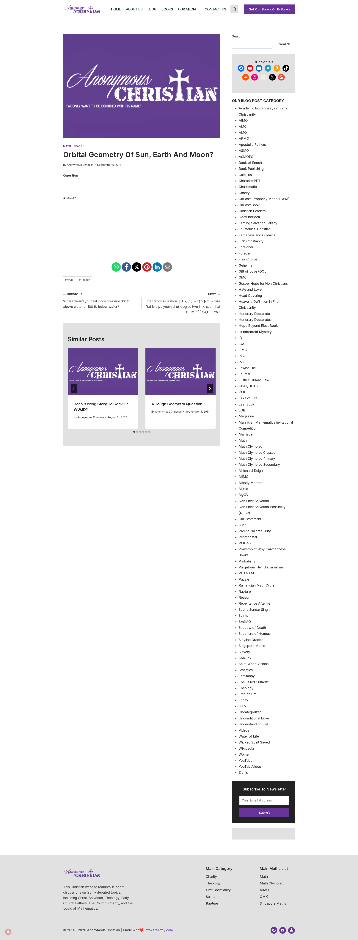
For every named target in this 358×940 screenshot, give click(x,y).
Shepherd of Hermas (255, 634)
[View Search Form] (234, 9)
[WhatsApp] (116, 267)
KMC (242, 392)
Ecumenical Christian (255, 229)
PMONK (245, 543)
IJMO (243, 350)
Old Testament (250, 519)
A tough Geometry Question (176, 404)
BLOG (152, 9)
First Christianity (251, 241)
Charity (244, 193)
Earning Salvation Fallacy (258, 223)
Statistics (246, 670)
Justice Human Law (254, 380)
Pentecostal (248, 537)
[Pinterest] (147, 267)
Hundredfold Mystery (255, 332)
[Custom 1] (291, 930)
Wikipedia (246, 748)
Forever (244, 253)
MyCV (243, 495)
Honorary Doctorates (255, 320)
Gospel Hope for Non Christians (263, 283)
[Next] (210, 388)
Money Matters (250, 483)
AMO (243, 132)
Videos (244, 730)
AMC (243, 126)
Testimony (247, 676)
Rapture (245, 591)
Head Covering (250, 296)
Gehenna (245, 265)
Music (243, 489)
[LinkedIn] (157, 267)
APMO (244, 138)
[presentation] (103, 371)
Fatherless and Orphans (257, 235)
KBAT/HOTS (248, 386)
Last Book (247, 404)
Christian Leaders (252, 211)
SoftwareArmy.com (158, 930)
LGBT (243, 410)
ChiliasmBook (249, 205)
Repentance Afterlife (254, 603)
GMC (243, 277)
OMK (243, 525)
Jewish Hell (247, 368)
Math (67, 146)
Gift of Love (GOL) (253, 271)
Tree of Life (248, 694)
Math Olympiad (250, 446)
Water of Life (249, 736)
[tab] (134, 432)
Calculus (245, 175)
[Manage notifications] (8, 932)
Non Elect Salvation (254, 501)
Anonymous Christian (80, 164)
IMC (242, 356)
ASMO (244, 151)
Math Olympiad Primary (257, 458)
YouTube (245, 761)
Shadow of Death (252, 628)
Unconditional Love (254, 718)
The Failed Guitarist (253, 682)
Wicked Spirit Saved (254, 742)
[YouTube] (282, 930)
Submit (264, 813)
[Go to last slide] (74, 388)
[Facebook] (126, 267)
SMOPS (245, 658)
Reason (79, 146)
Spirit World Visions (253, 664)
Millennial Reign (251, 471)
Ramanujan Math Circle (256, 585)
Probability (247, 561)
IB (240, 338)
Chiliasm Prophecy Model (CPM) (264, 199)
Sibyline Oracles (251, 640)
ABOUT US (134, 9)
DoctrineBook (249, 217)
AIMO (243, 120)
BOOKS (167, 9)
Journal (244, 374)
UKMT (244, 706)
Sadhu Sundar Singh (254, 610)
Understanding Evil (253, 724)
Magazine (246, 416)
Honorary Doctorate (254, 314)
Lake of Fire (248, 398)
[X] (136, 267)
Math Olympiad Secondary (259, 464)
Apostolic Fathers (252, 145)
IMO (242, 362)
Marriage (245, 434)
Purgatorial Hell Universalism (261, 567)
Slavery (244, 652)
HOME (116, 9)
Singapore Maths (252, 646)
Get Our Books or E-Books (269, 9)
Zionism (245, 772)
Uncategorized (250, 712)
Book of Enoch (250, 163)
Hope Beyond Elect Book (258, 326)
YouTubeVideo (250, 766)
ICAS (242, 344)
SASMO (245, 622)
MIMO (244, 477)
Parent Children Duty (255, 531)
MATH (69, 279)
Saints (243, 615)
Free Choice (248, 259)
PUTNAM (246, 573)
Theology (246, 688)
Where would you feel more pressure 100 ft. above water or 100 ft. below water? (96, 301)
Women (244, 754)
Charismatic (248, 187)
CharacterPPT (249, 181)
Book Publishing (251, 169)
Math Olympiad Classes (257, 453)
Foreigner (246, 247)
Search (237, 36)
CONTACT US (215, 9)
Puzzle (244, 579)
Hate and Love (250, 289)
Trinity (243, 700)
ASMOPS (246, 157)
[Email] (167, 267)
